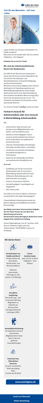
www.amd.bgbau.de (25, 382)
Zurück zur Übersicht (21, 396)
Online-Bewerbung (21, 401)
